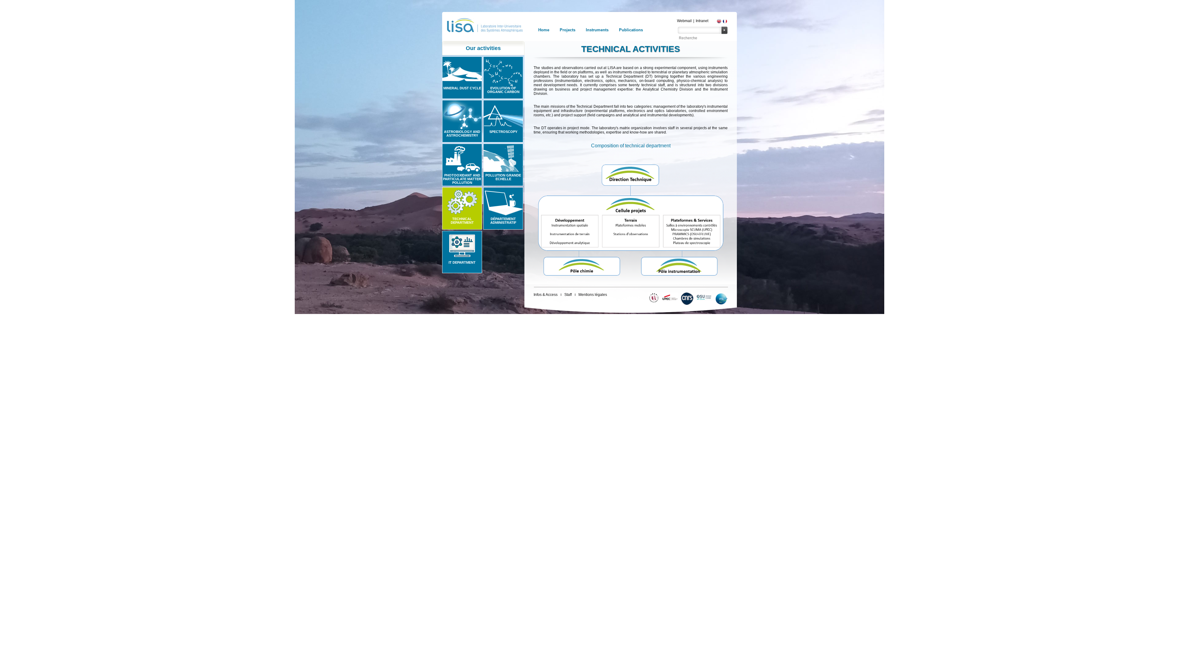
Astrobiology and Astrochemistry (462, 133)
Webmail (684, 21)
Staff (568, 295)
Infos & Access (546, 295)
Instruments (597, 30)
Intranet (702, 21)
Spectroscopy (503, 132)
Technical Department (462, 220)
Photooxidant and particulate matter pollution (462, 178)
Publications (631, 30)
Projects (567, 30)
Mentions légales (592, 295)
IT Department (462, 262)
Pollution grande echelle (503, 177)
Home (543, 30)
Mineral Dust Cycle (462, 88)
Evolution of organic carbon (503, 90)
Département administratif (503, 220)
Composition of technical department (631, 145)
